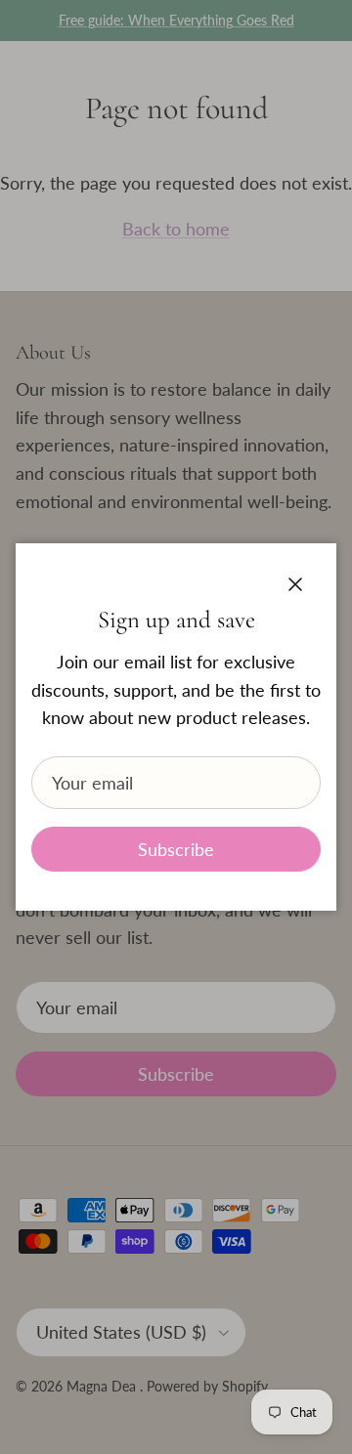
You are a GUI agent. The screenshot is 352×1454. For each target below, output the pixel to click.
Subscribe (176, 849)
